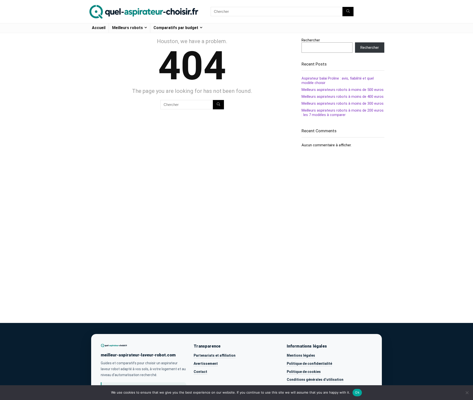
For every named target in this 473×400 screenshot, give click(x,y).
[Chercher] (348, 11)
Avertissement (206, 364)
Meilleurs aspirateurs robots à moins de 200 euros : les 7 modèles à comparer (343, 112)
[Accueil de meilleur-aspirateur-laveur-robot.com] (114, 345)
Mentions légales (301, 355)
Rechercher (311, 40)
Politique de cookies (304, 372)
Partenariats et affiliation (215, 355)
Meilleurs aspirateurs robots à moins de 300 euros (343, 103)
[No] (466, 392)
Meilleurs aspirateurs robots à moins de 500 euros (343, 89)
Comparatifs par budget (175, 27)
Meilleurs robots (127, 27)
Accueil (98, 27)
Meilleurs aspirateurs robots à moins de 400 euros (343, 96)
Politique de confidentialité (309, 364)
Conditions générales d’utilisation (315, 380)
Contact (200, 372)
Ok (357, 392)
